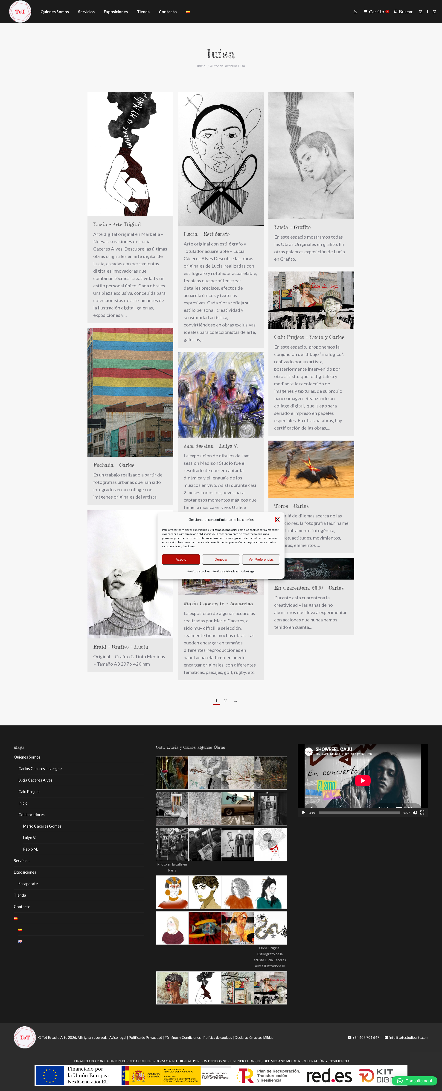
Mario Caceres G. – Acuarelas (218, 603)
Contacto (22, 906)
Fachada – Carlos (113, 465)
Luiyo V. (29, 837)
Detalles (137, 574)
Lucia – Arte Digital (117, 224)
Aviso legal (117, 1037)
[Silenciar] (415, 812)
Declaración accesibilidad (254, 1037)
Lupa (124, 574)
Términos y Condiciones (183, 1037)
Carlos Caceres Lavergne (40, 768)
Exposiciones (25, 872)
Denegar (221, 559)
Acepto (181, 559)
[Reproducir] (303, 812)
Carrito (378, 11)
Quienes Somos (27, 757)
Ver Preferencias (261, 559)
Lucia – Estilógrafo (207, 234)
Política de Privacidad (225, 571)
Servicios (21, 860)
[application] (363, 780)
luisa (221, 53)
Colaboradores (31, 814)
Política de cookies (198, 571)
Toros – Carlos (291, 506)
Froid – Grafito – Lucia (120, 647)
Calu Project (29, 791)
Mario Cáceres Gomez (42, 826)
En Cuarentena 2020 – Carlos (309, 588)
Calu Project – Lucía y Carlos (309, 337)
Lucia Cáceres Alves (35, 780)
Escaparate (28, 883)
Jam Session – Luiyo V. (211, 446)
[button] (277, 519)
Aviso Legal (248, 571)
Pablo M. (30, 849)
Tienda (20, 895)
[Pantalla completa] (422, 812)
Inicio (23, 803)
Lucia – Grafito (292, 227)
